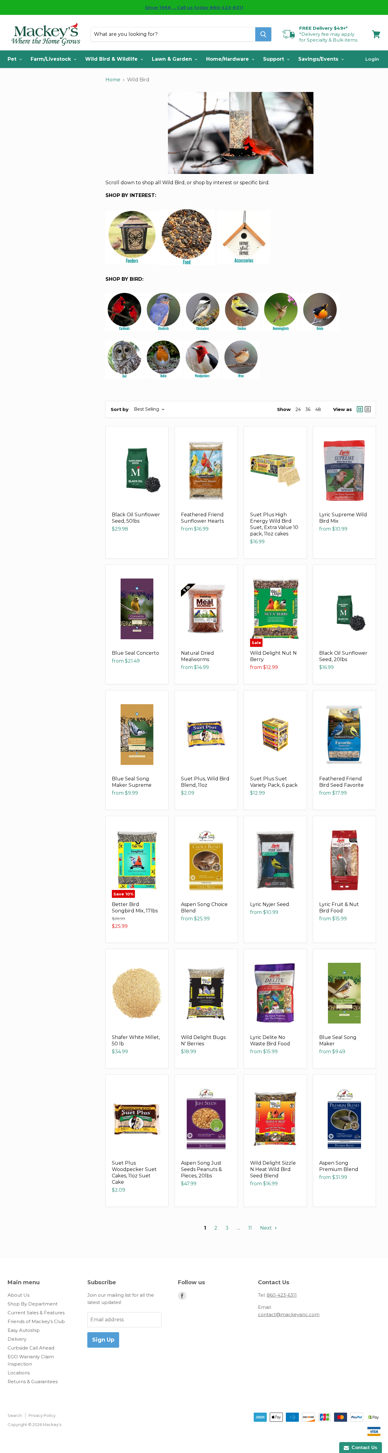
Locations (19, 1373)
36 (308, 409)
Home (112, 80)
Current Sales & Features (36, 1313)
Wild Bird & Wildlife (112, 59)
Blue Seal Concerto (135, 653)
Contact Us (363, 1447)
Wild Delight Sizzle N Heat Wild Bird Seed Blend (273, 1169)
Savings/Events (319, 59)
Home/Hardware (228, 59)
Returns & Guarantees (33, 1381)
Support (274, 59)
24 (298, 409)
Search (15, 1415)
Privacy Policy (41, 1415)
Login (372, 59)
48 (318, 409)
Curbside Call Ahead (31, 1348)
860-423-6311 (282, 1295)
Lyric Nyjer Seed (269, 904)
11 (250, 1228)
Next (266, 1228)
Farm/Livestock (51, 59)
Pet (13, 59)
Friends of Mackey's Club (36, 1321)
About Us (18, 1295)
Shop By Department (33, 1304)
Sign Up (103, 1339)
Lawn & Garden (172, 59)
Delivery (17, 1339)
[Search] (263, 34)
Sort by (120, 409)
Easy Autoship (24, 1330)
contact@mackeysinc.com (288, 1314)
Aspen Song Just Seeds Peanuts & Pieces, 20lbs (201, 1169)
